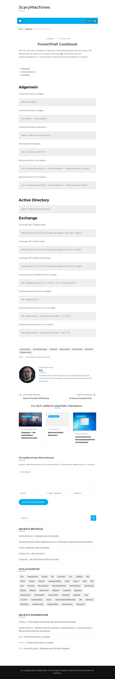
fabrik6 (22, 581)
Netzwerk (33, 590)
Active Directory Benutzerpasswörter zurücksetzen (85, 440)
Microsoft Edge (43, 586)
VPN (80, 599)
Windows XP (80, 604)
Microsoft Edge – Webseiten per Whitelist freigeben (47, 648)
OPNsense (55, 590)
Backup (44, 576)
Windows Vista (67, 604)
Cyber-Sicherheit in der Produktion (34, 547)
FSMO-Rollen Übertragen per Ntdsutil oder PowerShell (52, 622)
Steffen (22, 622)
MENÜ (90, 21)
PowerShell (53, 349)
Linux (22, 586)
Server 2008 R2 (65, 349)
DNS (87, 576)
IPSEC (85, 581)
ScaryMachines (34, 7)
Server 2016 (89, 349)
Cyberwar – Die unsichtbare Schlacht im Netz (29, 435)
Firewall (31, 581)
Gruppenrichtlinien (54, 581)
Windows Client (38, 604)
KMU (92, 581)
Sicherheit (76, 595)
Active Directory (28, 71)
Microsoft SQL (89, 586)
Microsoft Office (75, 586)
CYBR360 (79, 576)
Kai (22, 357)
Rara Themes (76, 670)
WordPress (57, 673)
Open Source (44, 590)
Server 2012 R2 (77, 349)
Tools (86, 595)
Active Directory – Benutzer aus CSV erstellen (39, 536)
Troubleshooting (25, 352)
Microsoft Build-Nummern (56, 434)
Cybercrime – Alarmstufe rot (31, 553)
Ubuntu (48, 599)
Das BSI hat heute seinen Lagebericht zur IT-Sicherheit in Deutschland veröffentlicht (56, 541)
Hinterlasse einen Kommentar (39, 357)
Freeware (41, 581)
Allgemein (50, 39)
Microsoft (31, 586)
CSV (70, 576)
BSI (52, 576)
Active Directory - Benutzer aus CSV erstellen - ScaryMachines (46, 627)
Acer (21, 576)
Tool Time (23, 599)
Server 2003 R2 (25, 595)
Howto (67, 581)
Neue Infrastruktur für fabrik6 (37, 636)
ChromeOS (61, 576)
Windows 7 (89, 599)
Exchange (25, 75)
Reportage (78, 590)
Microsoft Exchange (40, 349)
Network (23, 590)
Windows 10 (24, 604)
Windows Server (52, 604)
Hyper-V (76, 581)
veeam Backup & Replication (65, 599)
